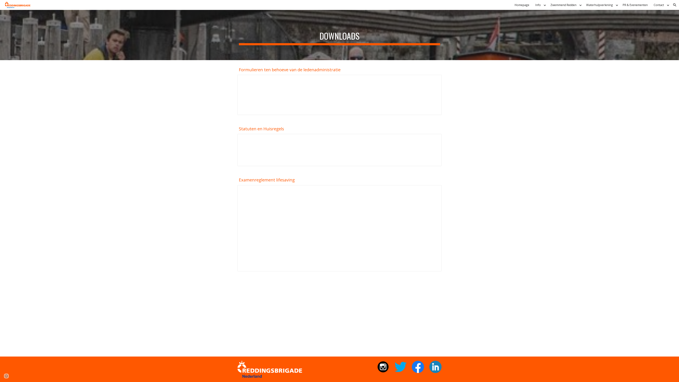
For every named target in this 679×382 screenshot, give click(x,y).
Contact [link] (659, 5)
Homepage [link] (522, 5)
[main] (339, 35)
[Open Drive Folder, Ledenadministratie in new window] (434, 79)
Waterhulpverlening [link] (599, 5)
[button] (675, 5)
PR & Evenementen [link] (635, 5)
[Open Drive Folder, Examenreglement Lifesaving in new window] (434, 189)
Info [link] (538, 5)
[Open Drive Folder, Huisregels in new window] (434, 138)
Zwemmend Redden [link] (563, 5)
